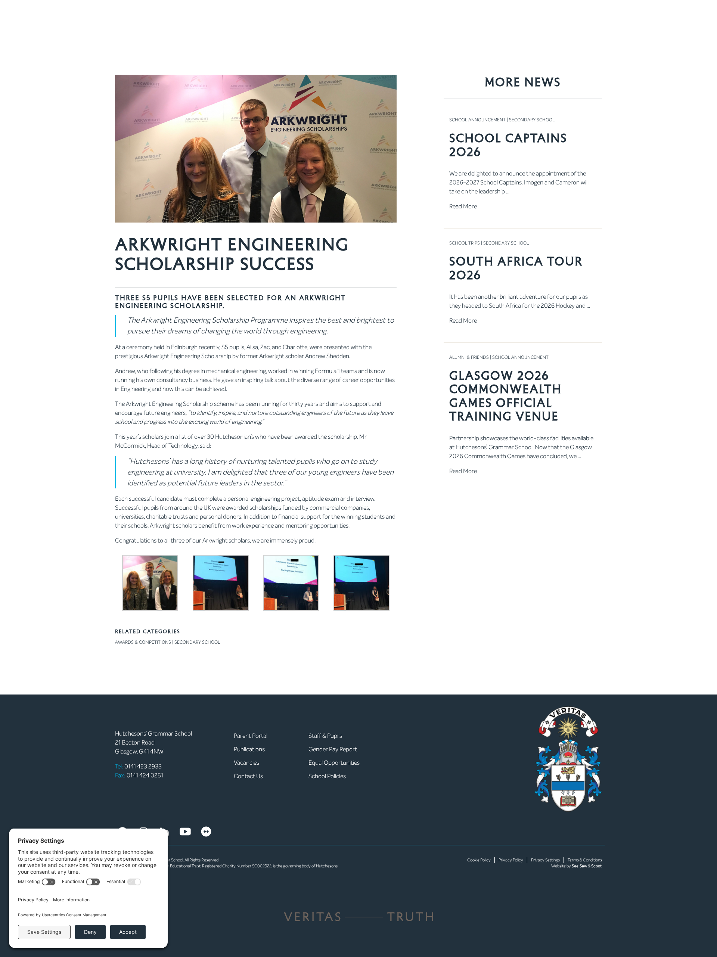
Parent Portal (250, 736)
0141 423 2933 (138, 766)
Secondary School (197, 642)
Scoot (596, 866)
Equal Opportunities (334, 763)
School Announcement (477, 120)
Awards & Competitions (143, 642)
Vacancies (246, 763)
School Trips (464, 243)
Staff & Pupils (325, 736)
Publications (249, 749)
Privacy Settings (545, 860)
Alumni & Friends (469, 357)
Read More (463, 206)
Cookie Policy (479, 860)
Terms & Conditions (585, 860)
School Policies (327, 776)
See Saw (579, 866)
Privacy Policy (511, 860)
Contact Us (248, 776)
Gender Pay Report (332, 749)
